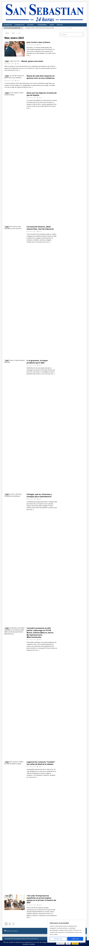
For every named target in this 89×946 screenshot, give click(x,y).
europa (52, 25)
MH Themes (35, 938)
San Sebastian (8, 25)
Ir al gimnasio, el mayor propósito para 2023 (37, 361)
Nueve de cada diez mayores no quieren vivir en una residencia (41, 77)
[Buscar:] (76, 28)
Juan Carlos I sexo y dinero (38, 42)
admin (40, 44)
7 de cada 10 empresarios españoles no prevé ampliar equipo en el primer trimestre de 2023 (41, 899)
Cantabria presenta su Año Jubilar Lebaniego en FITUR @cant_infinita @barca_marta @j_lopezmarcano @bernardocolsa (40, 632)
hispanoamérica (42, 25)
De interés (30, 25)
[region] (66, 931)
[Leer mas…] (16, 70)
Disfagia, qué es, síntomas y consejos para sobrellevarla (39, 495)
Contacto (60, 25)
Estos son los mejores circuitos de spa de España (42, 94)
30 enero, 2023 (32, 44)
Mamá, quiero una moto (32, 61)
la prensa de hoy (20, 25)
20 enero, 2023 (32, 499)
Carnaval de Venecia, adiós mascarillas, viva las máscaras (40, 227)
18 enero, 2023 (32, 905)
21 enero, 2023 (32, 365)
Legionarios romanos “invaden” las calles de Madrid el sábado (41, 763)
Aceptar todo (75, 939)
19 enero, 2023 (32, 639)
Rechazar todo (58, 939)
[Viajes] (14, 48)
